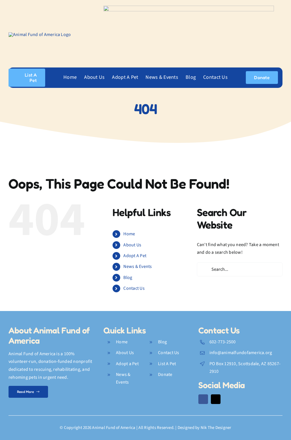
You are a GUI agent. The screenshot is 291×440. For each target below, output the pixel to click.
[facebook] (203, 399)
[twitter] (216, 399)
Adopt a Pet (127, 364)
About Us (132, 245)
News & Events (137, 266)
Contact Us (133, 288)
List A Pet (167, 364)
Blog (127, 277)
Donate (165, 374)
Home (129, 234)
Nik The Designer (216, 428)
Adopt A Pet (134, 256)
